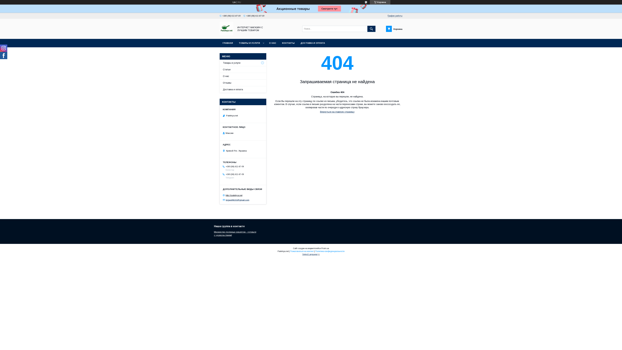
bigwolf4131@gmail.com (237, 200)
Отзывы (227, 83)
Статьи (226, 69)
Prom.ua (325, 248)
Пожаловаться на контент (302, 251)
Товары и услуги (249, 43)
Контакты (288, 43)
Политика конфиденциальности (330, 251)
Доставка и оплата (312, 43)
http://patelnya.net (234, 195)
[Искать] (371, 29)
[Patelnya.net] (226, 34)
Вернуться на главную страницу (337, 112)
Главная (228, 43)
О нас (272, 43)
